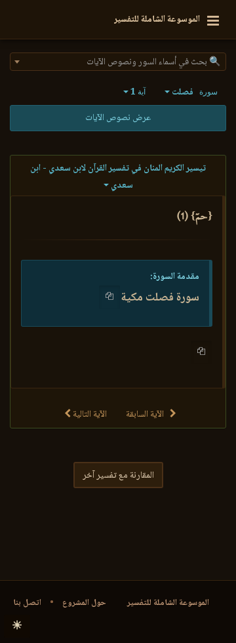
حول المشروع (84, 603)
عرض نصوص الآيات (118, 118)
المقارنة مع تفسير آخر (118, 476)
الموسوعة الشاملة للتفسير (168, 603)
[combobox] (118, 61)
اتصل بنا (27, 603)
